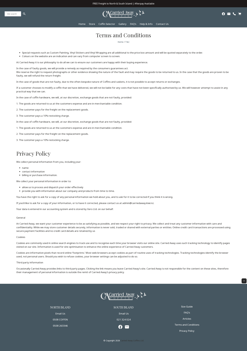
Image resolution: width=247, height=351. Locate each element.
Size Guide (187, 306)
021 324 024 (124, 319)
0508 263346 (60, 325)
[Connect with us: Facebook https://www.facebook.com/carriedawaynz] (223, 14)
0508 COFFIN (60, 319)
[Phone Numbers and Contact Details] (234, 14)
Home (81, 24)
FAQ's (133, 24)
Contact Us (162, 24)
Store (92, 24)
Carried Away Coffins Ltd (132, 340)
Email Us (60, 313)
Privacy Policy (186, 330)
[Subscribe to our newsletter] (228, 14)
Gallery (122, 24)
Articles (187, 318)
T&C (127, 42)
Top (244, 280)
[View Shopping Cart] (239, 14)
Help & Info (146, 24)
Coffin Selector (106, 24)
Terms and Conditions (187, 324)
